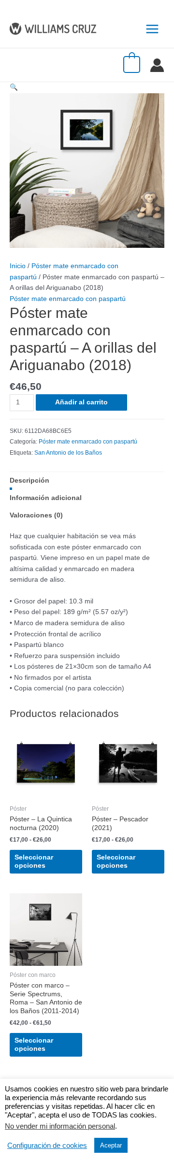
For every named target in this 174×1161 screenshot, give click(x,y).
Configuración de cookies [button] (47, 1145)
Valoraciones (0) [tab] (36, 515)
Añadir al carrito (81, 402)
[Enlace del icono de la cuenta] (157, 65)
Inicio (18, 266)
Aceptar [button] (111, 1145)
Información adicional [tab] (46, 498)
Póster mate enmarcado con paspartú (68, 298)
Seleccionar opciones (33, 862)
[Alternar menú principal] (152, 28)
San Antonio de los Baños (68, 452)
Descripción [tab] (29, 480)
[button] (14, 87)
